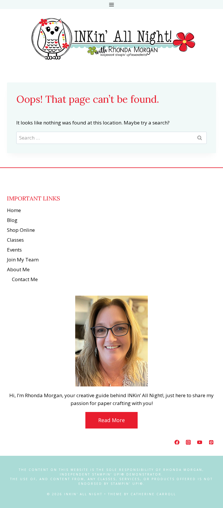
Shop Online (21, 230)
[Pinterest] (211, 442)
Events (14, 249)
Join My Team (23, 259)
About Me (18, 269)
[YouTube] (200, 442)
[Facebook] (177, 442)
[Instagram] (188, 442)
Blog (12, 220)
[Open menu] (111, 4)
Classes (15, 239)
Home (14, 210)
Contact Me (25, 279)
